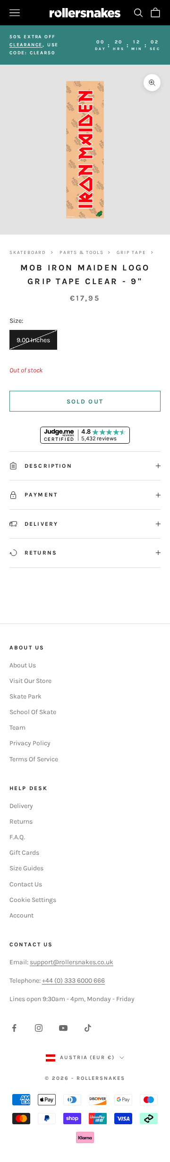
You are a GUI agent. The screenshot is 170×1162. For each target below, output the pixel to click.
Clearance (25, 45)
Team (17, 728)
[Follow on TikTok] (88, 1028)
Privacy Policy (30, 743)
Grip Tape (131, 252)
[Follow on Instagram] (38, 1028)
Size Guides (26, 868)
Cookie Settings (32, 900)
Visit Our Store (30, 681)
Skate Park (25, 696)
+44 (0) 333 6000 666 (73, 981)
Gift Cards (24, 853)
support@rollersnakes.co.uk (71, 962)
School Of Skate (32, 712)
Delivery (21, 806)
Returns (21, 821)
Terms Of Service (33, 759)
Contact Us (25, 884)
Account (21, 915)
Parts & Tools (81, 252)
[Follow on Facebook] (14, 1028)
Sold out (85, 401)
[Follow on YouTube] (63, 1028)
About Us (22, 665)
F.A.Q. (17, 837)
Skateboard (27, 252)
